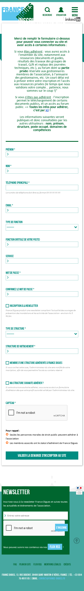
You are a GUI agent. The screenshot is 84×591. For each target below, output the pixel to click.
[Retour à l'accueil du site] (18, 12)
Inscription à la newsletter (24, 305)
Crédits (67, 564)
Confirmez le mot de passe (19, 289)
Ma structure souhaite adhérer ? (26, 383)
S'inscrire (61, 527)
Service (10, 256)
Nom (8, 166)
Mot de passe (12, 272)
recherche (47, 9)
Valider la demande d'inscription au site (42, 455)
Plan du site (25, 564)
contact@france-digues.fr (52, 578)
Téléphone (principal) (17, 182)
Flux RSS (55, 547)
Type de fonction (14, 222)
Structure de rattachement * (20, 346)
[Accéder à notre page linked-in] (71, 13)
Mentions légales (52, 564)
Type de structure (15, 328)
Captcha (10, 403)
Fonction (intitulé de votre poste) (23, 239)
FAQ (15, 564)
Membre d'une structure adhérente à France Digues (36, 362)
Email (8, 205)
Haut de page (77, 541)
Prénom (9, 149)
